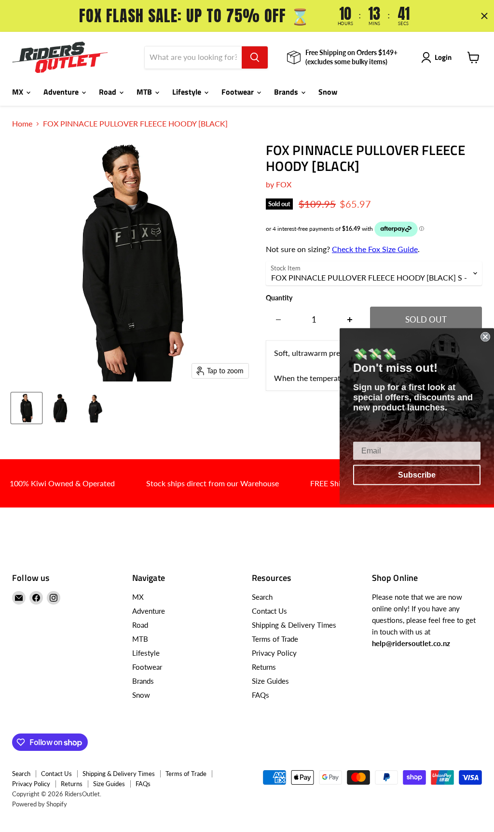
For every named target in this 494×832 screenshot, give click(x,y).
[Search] (255, 57)
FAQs (260, 695)
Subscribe (417, 474)
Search (262, 596)
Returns (264, 667)
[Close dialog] (485, 336)
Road (108, 92)
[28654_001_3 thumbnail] (94, 408)
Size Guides (270, 681)
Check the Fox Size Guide (375, 249)
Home (22, 123)
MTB (145, 92)
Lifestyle (187, 92)
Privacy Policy (274, 653)
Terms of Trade (275, 639)
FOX (283, 184)
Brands (287, 92)
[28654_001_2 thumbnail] (60, 408)
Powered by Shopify (39, 804)
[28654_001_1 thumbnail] (26, 408)
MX (18, 92)
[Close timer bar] (484, 16)
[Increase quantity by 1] (350, 320)
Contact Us (269, 610)
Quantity (279, 298)
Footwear (238, 92)
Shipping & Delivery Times (294, 624)
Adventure (62, 92)
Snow (327, 92)
